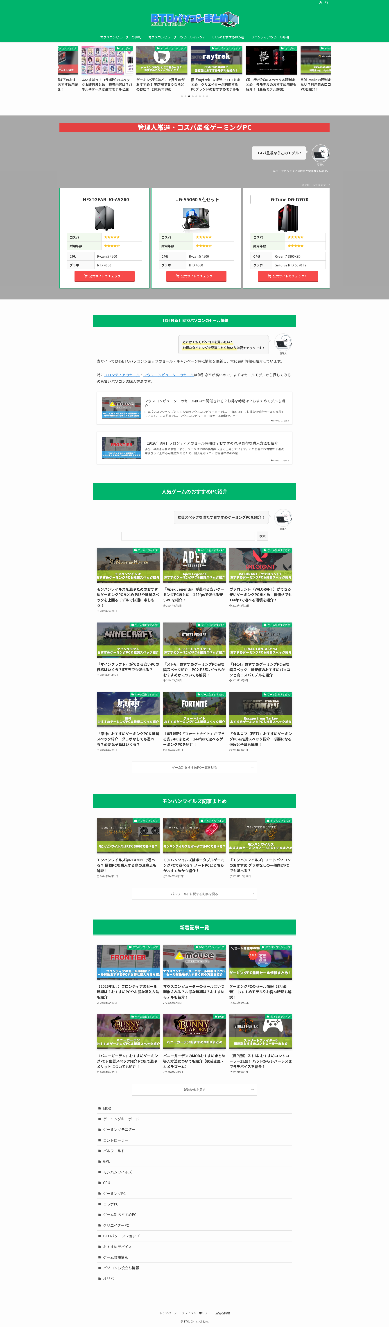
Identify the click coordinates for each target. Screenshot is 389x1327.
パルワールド (114, 1150)
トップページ (168, 1313)
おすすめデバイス (117, 1246)
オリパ (108, 1278)
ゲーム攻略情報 (115, 1257)
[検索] (327, 2)
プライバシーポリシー (196, 1313)
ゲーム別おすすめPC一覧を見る (194, 767)
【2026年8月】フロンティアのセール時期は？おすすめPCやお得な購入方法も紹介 (211, 443)
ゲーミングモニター (119, 1129)
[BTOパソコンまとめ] (194, 19)
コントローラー (115, 1140)
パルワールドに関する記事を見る (194, 893)
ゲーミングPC (114, 1193)
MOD (107, 1108)
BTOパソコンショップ (121, 1235)
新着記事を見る (194, 1089)
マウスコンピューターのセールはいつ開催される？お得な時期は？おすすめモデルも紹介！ (215, 403)
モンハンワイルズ (117, 1172)
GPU (107, 1161)
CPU (106, 1182)
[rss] (321, 2)
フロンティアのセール (122, 374)
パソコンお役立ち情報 (121, 1267)
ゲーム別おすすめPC (119, 1214)
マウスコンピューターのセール (168, 374)
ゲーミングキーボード (121, 1118)
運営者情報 (222, 1313)
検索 (262, 536)
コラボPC (110, 1204)
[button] (182, 96)
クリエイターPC (116, 1225)
